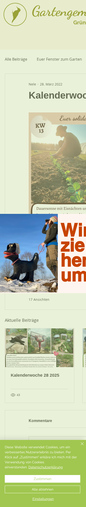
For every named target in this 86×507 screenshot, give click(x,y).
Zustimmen (42, 479)
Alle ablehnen (42, 489)
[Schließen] (79, 446)
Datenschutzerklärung (45, 467)
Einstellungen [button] (43, 499)
